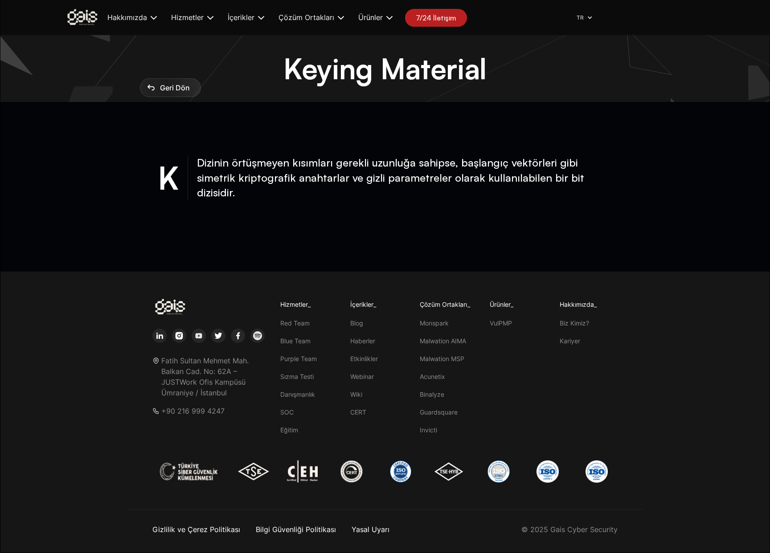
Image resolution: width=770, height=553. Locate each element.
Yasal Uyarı (370, 529)
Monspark (434, 323)
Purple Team (298, 358)
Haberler (362, 341)
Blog (356, 323)
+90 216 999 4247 (193, 411)
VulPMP (501, 323)
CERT (358, 412)
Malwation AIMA (443, 341)
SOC (287, 412)
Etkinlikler (364, 358)
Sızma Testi (297, 376)
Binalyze (432, 394)
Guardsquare (439, 412)
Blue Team (295, 341)
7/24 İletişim (436, 17)
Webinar (362, 376)
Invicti (428, 430)
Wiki (356, 394)
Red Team (295, 323)
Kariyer (570, 341)
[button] (132, 17)
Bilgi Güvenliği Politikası (296, 529)
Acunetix (432, 376)
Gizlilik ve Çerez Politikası (196, 529)
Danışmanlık (297, 394)
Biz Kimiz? (574, 323)
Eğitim (289, 430)
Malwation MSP (442, 358)
